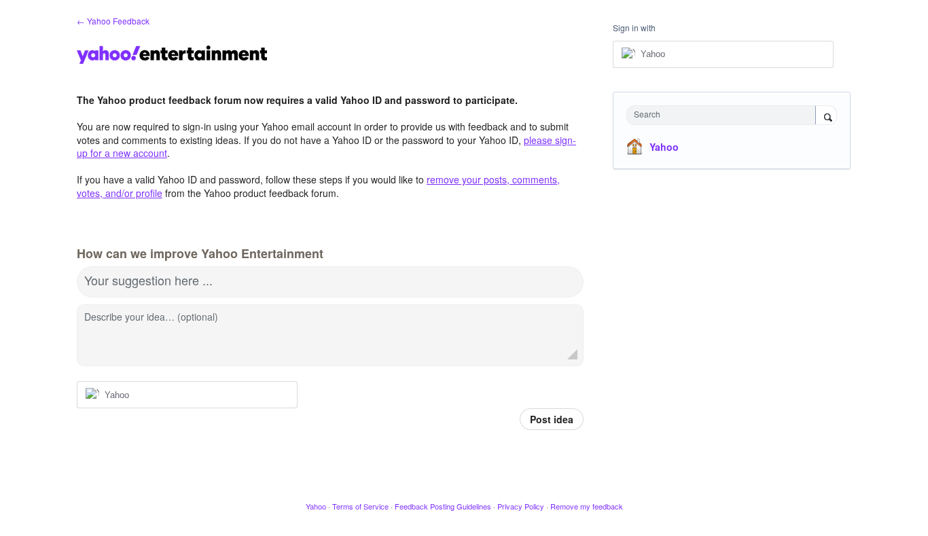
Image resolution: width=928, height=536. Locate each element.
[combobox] (724, 115)
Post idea (551, 419)
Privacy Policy (520, 506)
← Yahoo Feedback (113, 20)
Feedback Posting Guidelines (443, 506)
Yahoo (664, 147)
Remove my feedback (586, 506)
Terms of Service (360, 506)
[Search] (826, 116)
